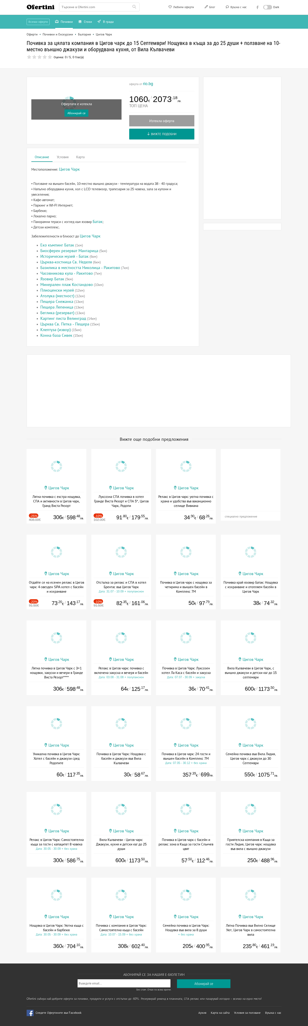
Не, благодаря (193, 71)
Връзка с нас (238, 7)
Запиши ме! (187, 62)
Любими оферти (183, 7)
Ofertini (41, 7)
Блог (211, 7)
